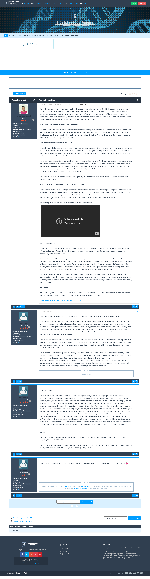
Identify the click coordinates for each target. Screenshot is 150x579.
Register (142, 3)
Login (134, 3)
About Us (10, 573)
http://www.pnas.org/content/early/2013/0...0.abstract (63, 300)
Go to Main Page (35, 561)
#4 (137, 459)
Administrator (83, 104)
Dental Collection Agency (31, 563)
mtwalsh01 (23, 398)
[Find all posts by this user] (17, 307)
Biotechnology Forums (18, 35)
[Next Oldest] (72, 505)
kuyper (68, 486)
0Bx (19, 137)
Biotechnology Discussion (37, 35)
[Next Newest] (77, 505)
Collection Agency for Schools (23, 521)
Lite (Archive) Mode (66, 554)
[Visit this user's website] (14, 307)
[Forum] (12, 3)
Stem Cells (52, 35)
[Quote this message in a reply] (136, 306)
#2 (137, 312)
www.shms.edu (81, 489)
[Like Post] (133, 306)
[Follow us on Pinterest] (40, 554)
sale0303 (23, 323)
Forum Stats (64, 551)
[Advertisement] (91, 54)
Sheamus (23, 470)
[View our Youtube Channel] (35, 554)
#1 (137, 104)
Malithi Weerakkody (24, 116)
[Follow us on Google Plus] (31, 554)
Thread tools (18, 93)
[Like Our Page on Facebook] (22, 554)
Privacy (18, 573)
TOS (25, 573)
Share (22, 307)
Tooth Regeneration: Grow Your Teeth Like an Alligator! (69, 35)
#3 (137, 386)
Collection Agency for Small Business (25, 518)
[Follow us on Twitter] (27, 554)
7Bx (19, 416)
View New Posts (65, 548)
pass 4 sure (87, 486)
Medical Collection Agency (54, 3)
